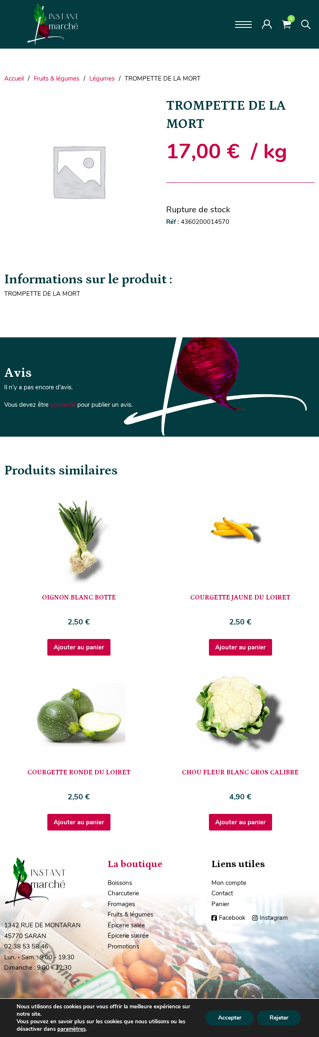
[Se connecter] (267, 24)
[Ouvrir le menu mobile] (243, 24)
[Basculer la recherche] (306, 24)
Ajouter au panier (79, 647)
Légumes (102, 78)
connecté (63, 405)
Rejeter (279, 1018)
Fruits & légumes (56, 78)
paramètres (71, 1029)
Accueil (14, 78)
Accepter (229, 1018)
